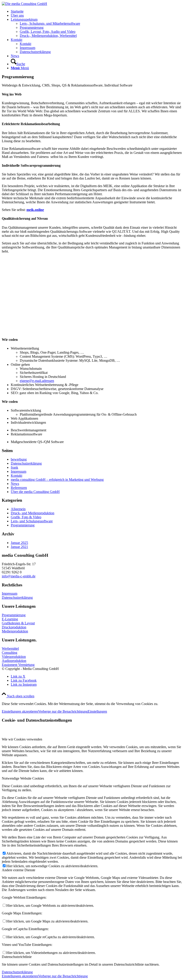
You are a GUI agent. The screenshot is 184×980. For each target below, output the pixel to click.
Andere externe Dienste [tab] (18, 870)
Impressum (18, 471)
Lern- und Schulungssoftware (32, 521)
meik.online (35, 210)
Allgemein (18, 509)
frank (14, 467)
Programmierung (23, 525)
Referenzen (19, 488)
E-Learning (10, 619)
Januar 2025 (19, 543)
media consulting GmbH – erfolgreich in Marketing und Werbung (57, 479)
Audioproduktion (14, 661)
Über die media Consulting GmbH (35, 492)
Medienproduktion (15, 631)
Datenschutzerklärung (26, 463)
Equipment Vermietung (18, 665)
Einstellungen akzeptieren (20, 711)
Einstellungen (97, 711)
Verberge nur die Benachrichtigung (63, 711)
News (15, 484)
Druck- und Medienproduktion (32, 513)
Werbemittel (10, 648)
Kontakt (16, 475)
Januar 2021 (19, 547)
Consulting (9, 652)
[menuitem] (96, 11)
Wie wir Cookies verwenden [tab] (22, 739)
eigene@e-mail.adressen (37, 381)
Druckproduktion (14, 627)
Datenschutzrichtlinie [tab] (17, 957)
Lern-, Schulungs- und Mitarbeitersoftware (50, 23)
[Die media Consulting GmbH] (24, 4)
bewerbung (19, 459)
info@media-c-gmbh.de (18, 576)
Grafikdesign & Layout (18, 623)
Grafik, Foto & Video (26, 517)
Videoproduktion (14, 657)
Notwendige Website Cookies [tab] (23, 778)
